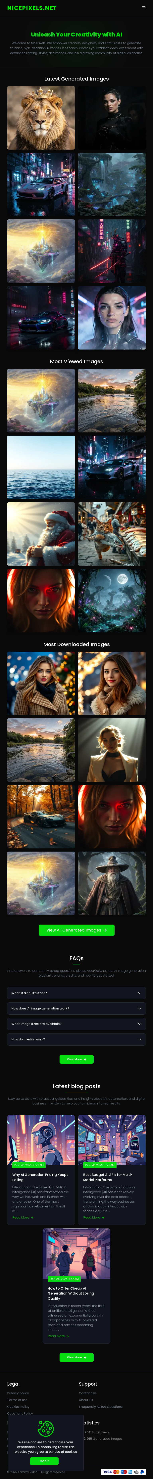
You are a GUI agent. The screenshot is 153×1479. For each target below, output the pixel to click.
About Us (86, 1400)
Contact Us (88, 1393)
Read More (21, 1217)
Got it (44, 1461)
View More (74, 1059)
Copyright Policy (20, 1413)
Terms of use (17, 1400)
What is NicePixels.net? (29, 993)
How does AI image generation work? (40, 1008)
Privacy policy (18, 1393)
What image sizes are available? (36, 1024)
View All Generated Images (73, 930)
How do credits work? (28, 1039)
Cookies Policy (18, 1406)
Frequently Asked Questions (101, 1406)
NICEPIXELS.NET (32, 8)
